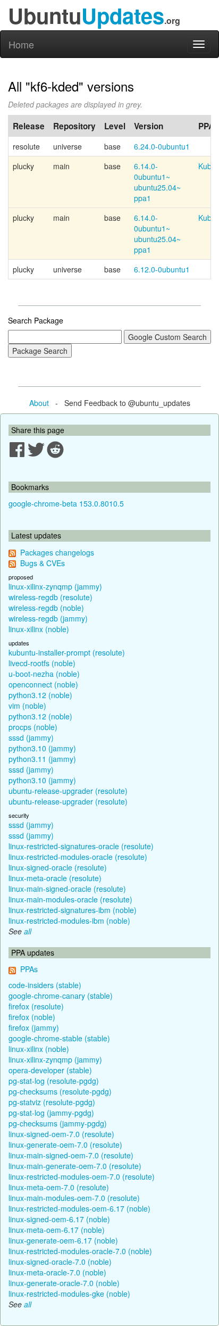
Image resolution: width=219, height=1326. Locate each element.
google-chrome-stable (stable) (59, 1038)
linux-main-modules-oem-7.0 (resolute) (74, 1197)
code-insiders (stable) (45, 985)
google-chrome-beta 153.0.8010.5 (66, 503)
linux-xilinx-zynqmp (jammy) (55, 586)
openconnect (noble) (43, 684)
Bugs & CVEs (42, 563)
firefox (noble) (32, 1017)
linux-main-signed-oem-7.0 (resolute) (71, 1155)
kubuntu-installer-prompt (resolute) (67, 652)
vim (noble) (27, 705)
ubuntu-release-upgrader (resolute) (68, 790)
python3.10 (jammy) (42, 748)
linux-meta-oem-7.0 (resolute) (59, 1187)
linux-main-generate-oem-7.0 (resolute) (75, 1166)
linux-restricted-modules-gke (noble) (69, 1293)
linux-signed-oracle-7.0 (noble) (60, 1261)
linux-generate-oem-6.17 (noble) (63, 1240)
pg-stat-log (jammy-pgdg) (51, 1112)
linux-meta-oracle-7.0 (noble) (57, 1272)
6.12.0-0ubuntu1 (162, 269)
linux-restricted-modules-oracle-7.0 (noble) (80, 1251)
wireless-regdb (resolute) (50, 597)
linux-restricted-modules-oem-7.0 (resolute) (82, 1176)
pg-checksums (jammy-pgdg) (58, 1123)
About (39, 402)
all (27, 931)
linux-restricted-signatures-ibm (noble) (73, 910)
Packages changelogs (57, 552)
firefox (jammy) (34, 1027)
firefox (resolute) (36, 1006)
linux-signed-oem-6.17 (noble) (59, 1219)
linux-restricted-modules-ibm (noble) (69, 920)
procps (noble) (33, 727)
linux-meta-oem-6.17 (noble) (57, 1229)
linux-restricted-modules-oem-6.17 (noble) (79, 1208)
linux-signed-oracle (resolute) (58, 867)
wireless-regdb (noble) (46, 607)
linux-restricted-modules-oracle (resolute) (78, 856)
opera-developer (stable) (50, 1070)
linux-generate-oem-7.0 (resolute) (65, 1144)
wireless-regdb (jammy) (48, 618)
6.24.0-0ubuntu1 (162, 146)
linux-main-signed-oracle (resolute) (67, 888)
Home (21, 44)
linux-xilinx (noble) (39, 629)
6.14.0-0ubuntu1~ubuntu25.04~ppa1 (157, 182)
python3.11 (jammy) (42, 758)
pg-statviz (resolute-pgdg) (52, 1102)
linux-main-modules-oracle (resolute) (70, 899)
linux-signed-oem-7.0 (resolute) (61, 1134)
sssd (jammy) (31, 737)
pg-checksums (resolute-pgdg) (60, 1091)
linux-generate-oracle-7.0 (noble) (64, 1283)
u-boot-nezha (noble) (44, 673)
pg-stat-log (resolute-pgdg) (54, 1080)
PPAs (29, 969)
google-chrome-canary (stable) (61, 995)
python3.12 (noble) (40, 695)
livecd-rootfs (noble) (42, 663)
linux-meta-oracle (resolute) (55, 878)
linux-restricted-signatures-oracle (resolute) (81, 846)
